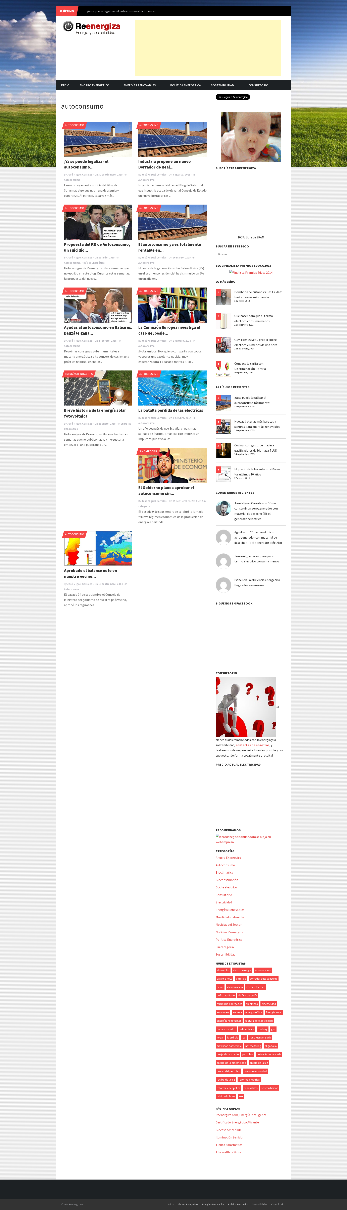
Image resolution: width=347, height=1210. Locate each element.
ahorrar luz (223, 970)
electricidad (268, 1004)
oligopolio (271, 1046)
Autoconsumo (74, 125)
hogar (220, 1037)
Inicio (65, 85)
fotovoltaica (246, 1029)
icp (244, 1037)
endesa (237, 1012)
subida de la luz (226, 1096)
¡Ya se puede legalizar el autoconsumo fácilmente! (121, 11)
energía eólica (253, 1012)
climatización (235, 987)
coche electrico (255, 987)
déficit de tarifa (247, 995)
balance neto (224, 978)
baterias (241, 978)
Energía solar (274, 1012)
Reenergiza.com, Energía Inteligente (241, 1115)
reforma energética (228, 1088)
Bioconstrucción (227, 880)
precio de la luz (259, 1063)
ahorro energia (242, 970)
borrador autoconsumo (264, 978)
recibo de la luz (226, 1079)
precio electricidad (255, 1071)
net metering (253, 1046)
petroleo (247, 1054)
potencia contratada (269, 1054)
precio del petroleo (228, 1071)
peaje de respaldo (228, 1054)
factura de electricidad (259, 1020)
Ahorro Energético (94, 85)
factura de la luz (226, 1029)
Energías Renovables (140, 85)
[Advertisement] (208, 48)
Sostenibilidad (222, 85)
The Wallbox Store (228, 1152)
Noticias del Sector (229, 924)
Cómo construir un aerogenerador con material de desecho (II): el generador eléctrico (258, 537)
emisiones (223, 1012)
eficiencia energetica (229, 1004)
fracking (262, 1029)
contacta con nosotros (252, 745)
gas (273, 1029)
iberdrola (232, 1037)
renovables (251, 1088)
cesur (220, 987)
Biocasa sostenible (229, 1130)
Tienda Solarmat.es (229, 1145)
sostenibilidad (269, 1088)
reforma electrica (249, 1079)
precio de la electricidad (231, 1063)
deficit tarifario (226, 995)
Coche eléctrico (226, 887)
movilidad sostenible (229, 1046)
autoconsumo (263, 970)
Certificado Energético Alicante (237, 1122)
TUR (241, 1096)
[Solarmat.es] (251, 136)
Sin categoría (148, 451)
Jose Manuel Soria (260, 1037)
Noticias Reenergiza (229, 932)
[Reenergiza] (91, 27)
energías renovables (229, 1020)
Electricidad (224, 902)
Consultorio (258, 85)
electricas (252, 1004)
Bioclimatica (224, 872)
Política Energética (185, 85)
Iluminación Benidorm (231, 1137)
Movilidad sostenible (230, 917)
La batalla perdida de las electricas (170, 410)
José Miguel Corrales (79, 174)
